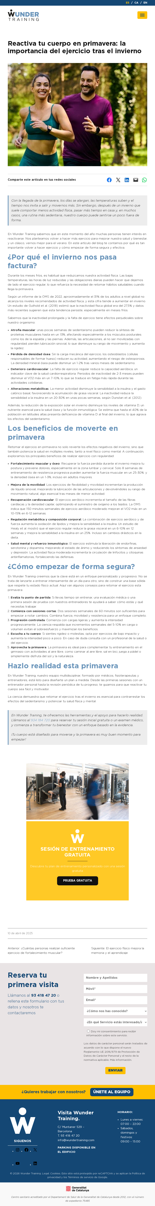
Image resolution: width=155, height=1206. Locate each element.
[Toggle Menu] (142, 15)
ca (136, 3)
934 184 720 (40, 720)
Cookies (55, 1173)
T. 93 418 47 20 (69, 1135)
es (127, 3)
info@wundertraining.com (76, 1140)
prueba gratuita (77, 880)
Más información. (121, 1060)
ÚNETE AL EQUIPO (111, 1092)
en (145, 3)
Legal (45, 1173)
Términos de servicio (80, 1177)
